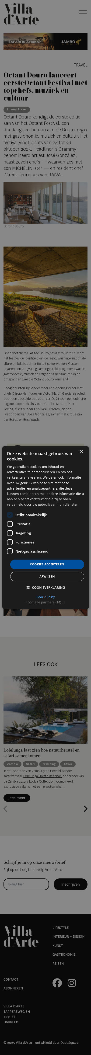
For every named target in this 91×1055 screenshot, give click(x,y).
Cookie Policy (45, 597)
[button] (45, 602)
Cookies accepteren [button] (47, 564)
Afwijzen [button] (47, 576)
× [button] (81, 451)
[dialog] (45, 527)
